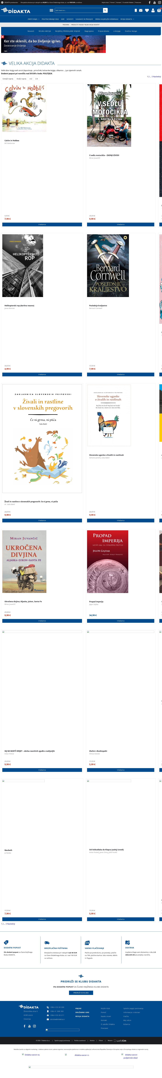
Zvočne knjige (131, 31)
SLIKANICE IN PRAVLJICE (84, 19)
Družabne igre (82, 1012)
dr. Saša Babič (10, 504)
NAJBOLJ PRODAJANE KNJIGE (67, 31)
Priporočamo (103, 31)
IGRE (62, 19)
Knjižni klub (105, 1008)
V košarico (42, 224)
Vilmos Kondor (94, 754)
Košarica (126, 1024)
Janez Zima (104, 852)
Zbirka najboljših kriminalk (106, 19)
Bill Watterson (10, 143)
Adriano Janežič (95, 458)
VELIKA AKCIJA (45, 31)
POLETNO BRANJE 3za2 (50, 19)
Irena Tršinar (9, 754)
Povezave (104, 1028)
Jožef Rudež (113, 852)
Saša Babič (106, 458)
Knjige (78, 1008)
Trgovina (66, 25)
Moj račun (127, 1020)
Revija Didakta (126, 19)
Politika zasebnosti (80, 1040)
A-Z (31, 79)
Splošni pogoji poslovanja (133, 1008)
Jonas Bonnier (10, 308)
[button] (51, 10)
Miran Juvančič (94, 158)
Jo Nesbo (8, 853)
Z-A (36, 79)
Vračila (126, 1016)
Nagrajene (89, 31)
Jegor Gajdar (93, 604)
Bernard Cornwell (95, 308)
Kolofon (92, 1040)
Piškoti (101, 1040)
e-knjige (117, 31)
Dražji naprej (21, 79)
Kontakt (104, 1020)
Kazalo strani (106, 1016)
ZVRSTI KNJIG (32, 19)
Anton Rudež (94, 852)
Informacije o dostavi (131, 1012)
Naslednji (157, 76)
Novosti (70, 19)
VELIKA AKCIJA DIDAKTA (32, 63)
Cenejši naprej (8, 79)
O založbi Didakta (108, 1024)
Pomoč (103, 1012)
